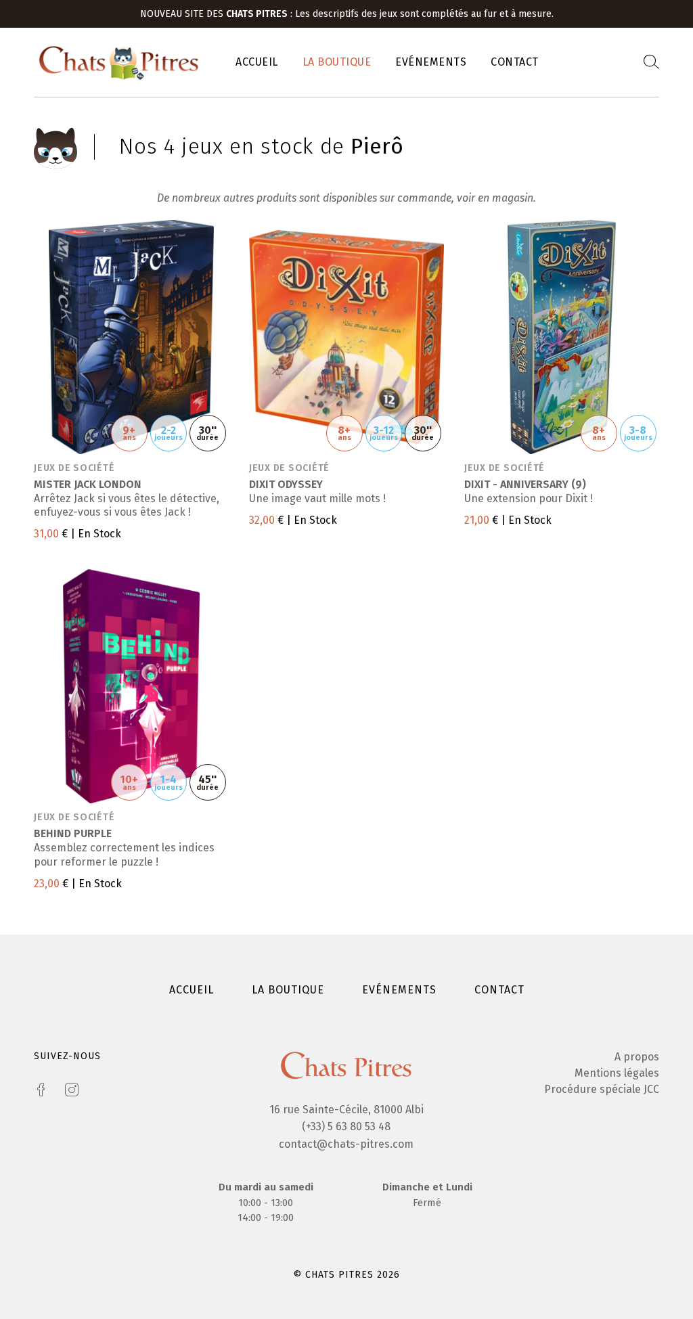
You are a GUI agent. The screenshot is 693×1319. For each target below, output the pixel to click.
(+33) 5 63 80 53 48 (346, 1126)
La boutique (337, 61)
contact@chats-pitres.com (346, 1144)
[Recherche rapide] (651, 62)
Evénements (430, 61)
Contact (515, 61)
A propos (636, 1056)
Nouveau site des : (217, 14)
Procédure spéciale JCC (601, 1089)
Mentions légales (617, 1073)
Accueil (257, 61)
